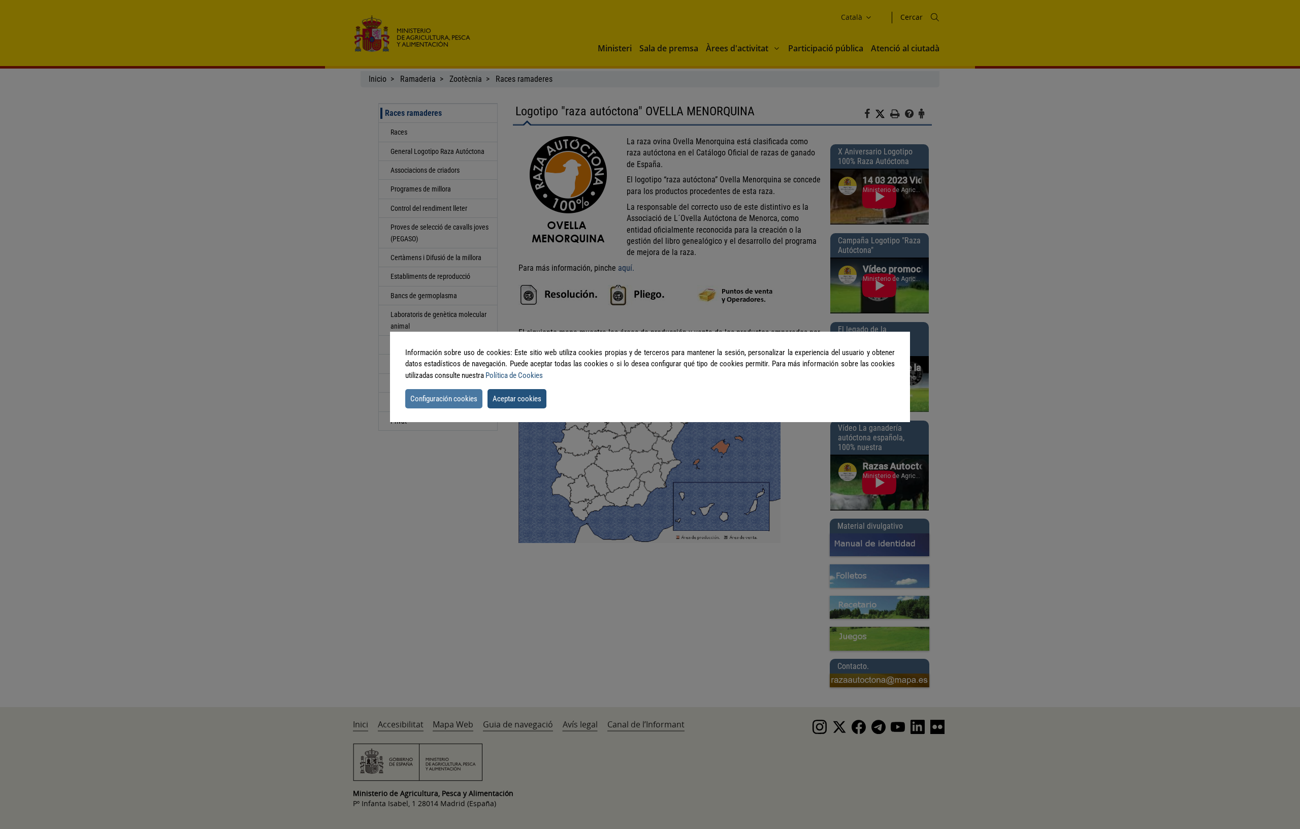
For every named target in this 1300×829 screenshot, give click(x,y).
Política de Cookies (514, 375)
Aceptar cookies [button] (517, 398)
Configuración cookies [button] (443, 398)
